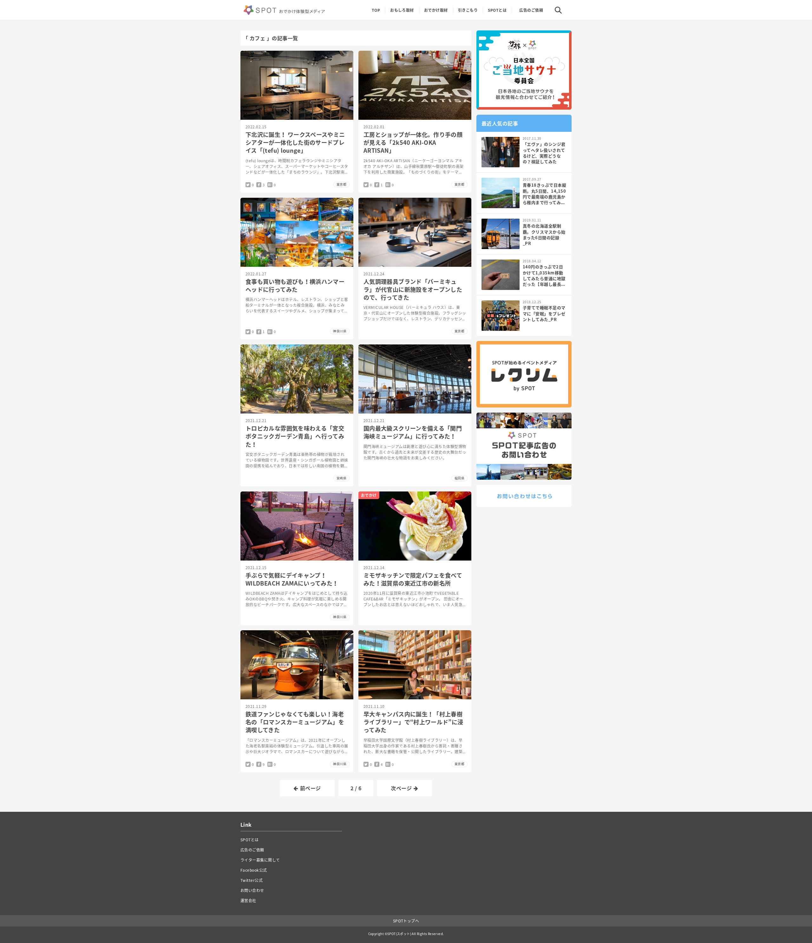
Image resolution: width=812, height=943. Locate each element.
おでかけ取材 (436, 10)
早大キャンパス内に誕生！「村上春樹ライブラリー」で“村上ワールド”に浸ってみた (413, 722)
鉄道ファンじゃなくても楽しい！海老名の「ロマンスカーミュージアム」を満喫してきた (295, 722)
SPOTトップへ (406, 921)
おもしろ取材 (402, 10)
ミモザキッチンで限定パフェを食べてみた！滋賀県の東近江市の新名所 (412, 579)
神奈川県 (339, 331)
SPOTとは (497, 10)
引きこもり (468, 10)
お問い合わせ (252, 890)
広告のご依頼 (531, 10)
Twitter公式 (251, 880)
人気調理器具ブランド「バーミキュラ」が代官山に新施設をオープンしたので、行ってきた (412, 289)
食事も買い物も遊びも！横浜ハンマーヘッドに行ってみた (295, 285)
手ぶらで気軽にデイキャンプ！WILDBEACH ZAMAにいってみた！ (292, 579)
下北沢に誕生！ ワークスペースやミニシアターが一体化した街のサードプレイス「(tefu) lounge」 (295, 142)
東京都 (341, 184)
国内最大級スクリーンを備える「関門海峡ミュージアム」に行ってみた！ (412, 432)
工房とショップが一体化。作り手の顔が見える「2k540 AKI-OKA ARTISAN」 (412, 142)
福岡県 (459, 478)
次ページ (401, 788)
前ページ (310, 788)
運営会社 (248, 900)
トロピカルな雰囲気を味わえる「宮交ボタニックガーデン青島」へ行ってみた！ (295, 436)
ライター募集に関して (260, 860)
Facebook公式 (253, 870)
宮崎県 (341, 478)
